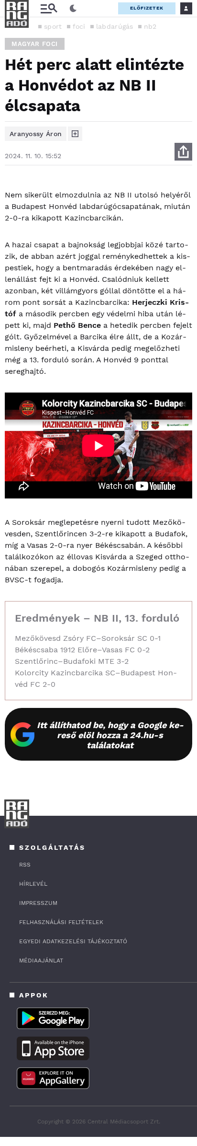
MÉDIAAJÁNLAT (41, 960)
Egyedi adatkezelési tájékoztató (73, 941)
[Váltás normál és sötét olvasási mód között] (73, 8)
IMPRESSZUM (38, 903)
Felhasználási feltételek (61, 922)
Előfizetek (147, 8)
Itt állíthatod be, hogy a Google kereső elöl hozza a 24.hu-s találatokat (110, 735)
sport (53, 26)
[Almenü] (49, 8)
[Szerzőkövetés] (75, 134)
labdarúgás (114, 26)
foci (79, 26)
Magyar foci (34, 43)
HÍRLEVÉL (33, 883)
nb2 (150, 26)
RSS (25, 864)
